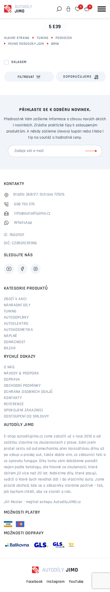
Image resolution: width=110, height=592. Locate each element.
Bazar (10, 348)
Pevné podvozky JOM (26, 44)
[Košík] (86, 9)
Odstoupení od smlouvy (26, 416)
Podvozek (64, 38)
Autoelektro (16, 324)
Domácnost (15, 342)
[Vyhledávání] (59, 9)
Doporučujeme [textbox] (77, 77)
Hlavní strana (16, 38)
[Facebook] (22, 269)
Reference (14, 404)
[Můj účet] (68, 9)
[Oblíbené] (77, 9)
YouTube (76, 582)
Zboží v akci (15, 299)
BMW (55, 44)
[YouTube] (9, 269)
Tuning (42, 38)
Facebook (34, 582)
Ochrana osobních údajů (28, 392)
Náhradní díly (17, 305)
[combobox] (81, 77)
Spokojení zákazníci (23, 410)
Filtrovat (26, 77)
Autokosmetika (18, 330)
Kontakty (13, 398)
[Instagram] (35, 269)
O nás (9, 367)
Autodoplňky (16, 317)
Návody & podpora (21, 373)
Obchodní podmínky (22, 386)
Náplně (10, 336)
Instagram (56, 582)
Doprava (12, 379)
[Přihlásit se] (92, 151)
